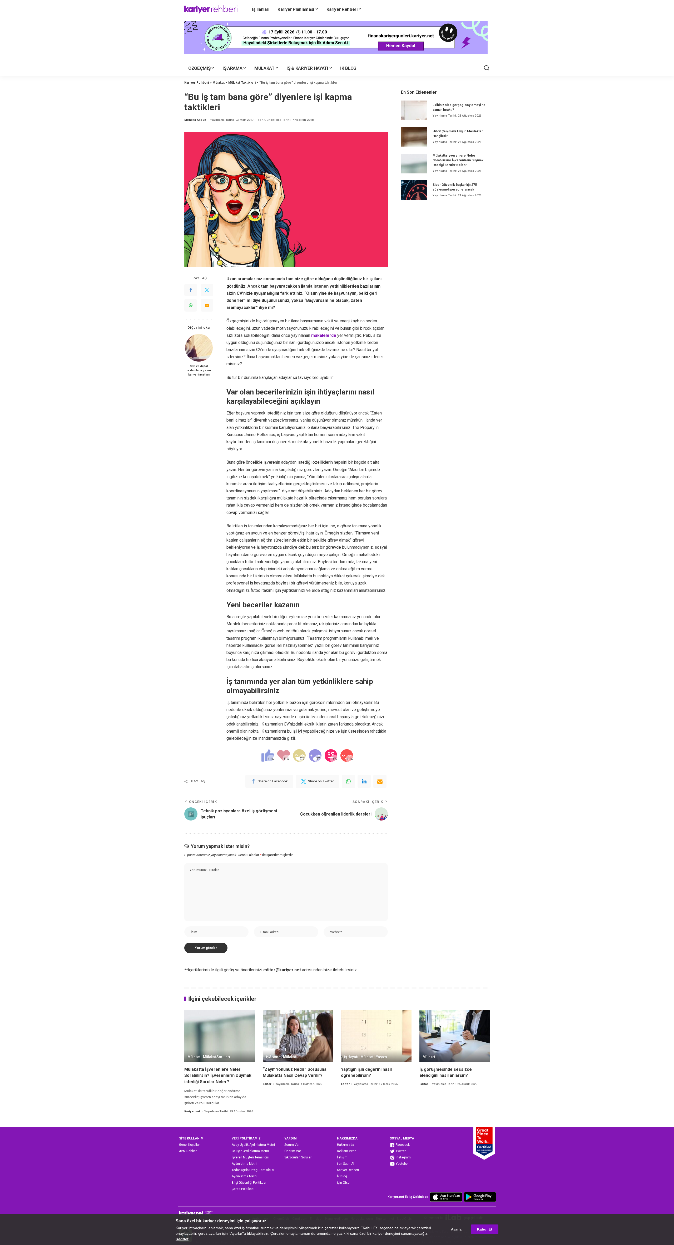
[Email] (207, 305)
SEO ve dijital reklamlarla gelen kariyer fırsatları (199, 370)
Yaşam (381, 1057)
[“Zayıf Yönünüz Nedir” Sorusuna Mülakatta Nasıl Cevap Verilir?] (298, 1036)
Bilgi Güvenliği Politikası (249, 1182)
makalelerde (323, 335)
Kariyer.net (192, 1111)
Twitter (400, 1151)
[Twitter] (207, 290)
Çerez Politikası (243, 1189)
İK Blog (342, 1176)
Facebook (402, 1145)
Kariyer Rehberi (348, 1170)
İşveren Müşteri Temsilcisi (251, 1157)
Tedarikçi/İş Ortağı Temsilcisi (253, 1170)
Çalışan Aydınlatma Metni (250, 1151)
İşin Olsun (344, 1182)
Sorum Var (292, 1145)
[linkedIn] (364, 781)
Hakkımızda (345, 1145)
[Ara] (486, 68)
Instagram (403, 1157)
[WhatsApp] (190, 305)
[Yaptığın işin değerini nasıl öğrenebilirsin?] (376, 1036)
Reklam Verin (346, 1151)
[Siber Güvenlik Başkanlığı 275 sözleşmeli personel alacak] (414, 190)
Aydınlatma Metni (244, 1164)
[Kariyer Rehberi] (210, 9)
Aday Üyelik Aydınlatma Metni (253, 1145)
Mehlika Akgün (195, 120)
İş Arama (273, 1057)
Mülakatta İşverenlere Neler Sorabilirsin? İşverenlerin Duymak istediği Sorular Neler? (458, 160)
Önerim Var (292, 1151)
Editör (267, 1084)
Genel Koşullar (189, 1145)
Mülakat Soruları (216, 1057)
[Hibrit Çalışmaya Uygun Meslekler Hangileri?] (414, 137)
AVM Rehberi (188, 1151)
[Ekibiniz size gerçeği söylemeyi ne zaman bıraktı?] (414, 110)
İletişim (342, 1157)
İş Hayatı (351, 1057)
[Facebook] (190, 290)
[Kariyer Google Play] (480, 1196)
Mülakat (193, 1057)
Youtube (401, 1164)
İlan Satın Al (345, 1164)
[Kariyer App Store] (446, 1196)
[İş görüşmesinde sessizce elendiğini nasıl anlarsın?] (454, 1036)
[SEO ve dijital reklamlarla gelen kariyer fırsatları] (199, 348)
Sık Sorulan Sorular (297, 1157)
